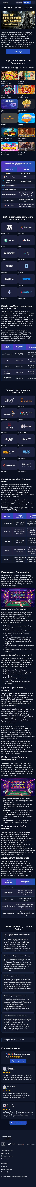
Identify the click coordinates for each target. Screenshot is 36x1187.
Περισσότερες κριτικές (18, 1122)
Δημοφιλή (4, 67)
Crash (20, 67)
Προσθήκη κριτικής (18, 1061)
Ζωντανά (13, 67)
